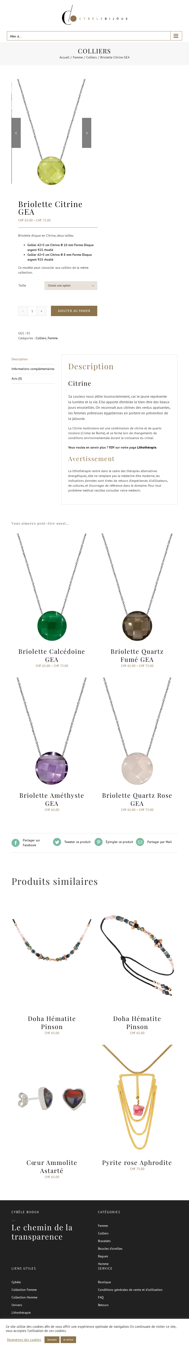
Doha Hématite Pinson (52, 1022)
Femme (53, 338)
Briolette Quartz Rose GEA (137, 799)
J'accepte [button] (52, 1339)
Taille (22, 285)
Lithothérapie (146, 447)
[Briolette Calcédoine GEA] (52, 536)
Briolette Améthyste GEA (51, 799)
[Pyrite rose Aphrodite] (137, 1047)
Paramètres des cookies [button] (24, 1340)
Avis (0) (17, 378)
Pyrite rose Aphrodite (137, 1162)
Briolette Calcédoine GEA (51, 655)
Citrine (80, 383)
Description (20, 359)
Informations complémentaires (33, 369)
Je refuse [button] (68, 1339)
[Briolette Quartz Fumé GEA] (137, 536)
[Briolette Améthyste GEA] (52, 680)
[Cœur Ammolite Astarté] (52, 1047)
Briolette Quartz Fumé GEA (137, 655)
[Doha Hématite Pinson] (52, 903)
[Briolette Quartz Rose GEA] (137, 680)
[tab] (33, 359)
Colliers (41, 338)
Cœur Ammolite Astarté (52, 1166)
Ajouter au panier (74, 311)
